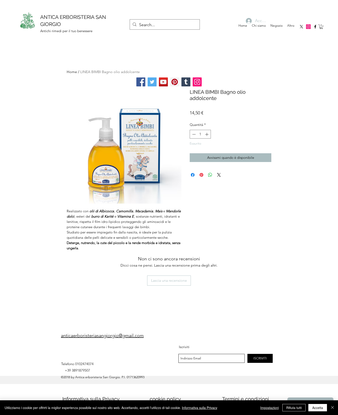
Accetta (317, 407)
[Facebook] (140, 81)
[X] (301, 26)
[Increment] (207, 134)
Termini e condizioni (245, 399)
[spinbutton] (200, 134)
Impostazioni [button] (269, 407)
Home (72, 72)
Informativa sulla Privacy (91, 399)
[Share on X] (219, 175)
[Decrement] (193, 134)
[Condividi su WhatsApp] (210, 175)
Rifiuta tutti (294, 407)
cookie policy (165, 399)
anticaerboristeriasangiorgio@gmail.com (102, 335)
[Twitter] (152, 81)
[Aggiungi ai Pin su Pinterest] (201, 175)
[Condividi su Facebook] (192, 175)
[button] (321, 26)
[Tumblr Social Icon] (185, 81)
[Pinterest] (174, 81)
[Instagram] (308, 26)
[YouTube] (163, 81)
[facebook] (315, 26)
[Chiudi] (332, 407)
